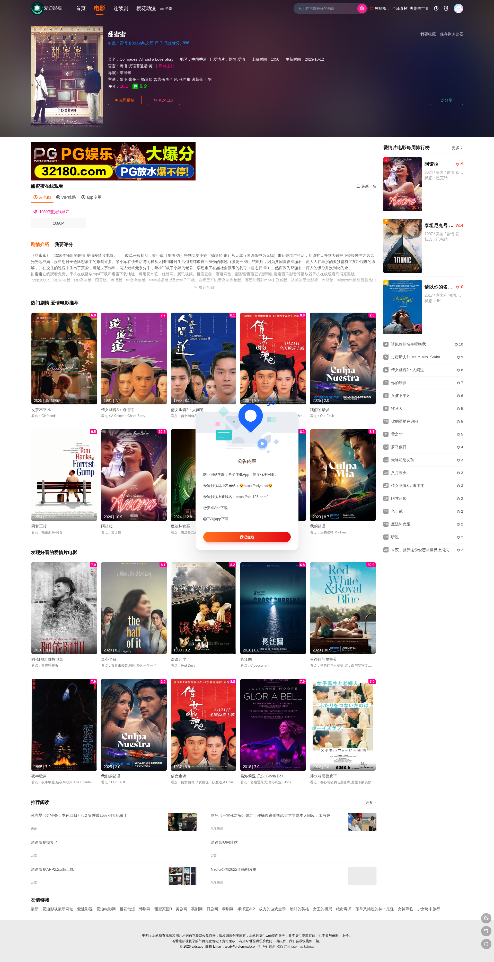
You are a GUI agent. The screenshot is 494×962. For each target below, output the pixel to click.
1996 (275, 59)
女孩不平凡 (41, 409)
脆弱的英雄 (299, 909)
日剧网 (212, 909)
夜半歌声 (39, 776)
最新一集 (366, 186)
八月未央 (399, 472)
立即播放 (125, 100)
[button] (43, 244)
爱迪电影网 (106, 909)
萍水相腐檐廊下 (323, 776)
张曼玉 (134, 79)
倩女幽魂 (178, 776)
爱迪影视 (85, 909)
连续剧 (120, 8)
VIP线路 (66, 197)
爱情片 (219, 59)
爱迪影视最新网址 (57, 909)
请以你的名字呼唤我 (408, 344)
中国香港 (199, 59)
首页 (81, 8)
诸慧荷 (197, 79)
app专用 (91, 197)
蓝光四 (42, 197)
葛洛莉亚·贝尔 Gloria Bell (261, 776)
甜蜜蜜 (36, 274)
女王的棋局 (322, 909)
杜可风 (172, 79)
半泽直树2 (246, 909)
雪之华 (397, 434)
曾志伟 (159, 79)
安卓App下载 (217, 508)
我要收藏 (428, 34)
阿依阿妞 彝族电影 (47, 659)
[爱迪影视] (46, 8)
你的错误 (399, 382)
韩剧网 (145, 909)
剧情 (232, 59)
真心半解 (109, 659)
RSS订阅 (283, 946)
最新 (35, 909)
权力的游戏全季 (272, 909)
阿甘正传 (39, 526)
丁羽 (208, 79)
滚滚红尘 (178, 659)
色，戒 (397, 511)
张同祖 (184, 79)
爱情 (241, 59)
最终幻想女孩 (402, 460)
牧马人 (397, 408)
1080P (58, 223)
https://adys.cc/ (256, 486)
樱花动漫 (146, 8)
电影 (99, 8)
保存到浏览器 (451, 34)
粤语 (123, 66)
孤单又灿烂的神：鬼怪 (374, 909)
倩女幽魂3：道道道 (117, 409)
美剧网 (181, 909)
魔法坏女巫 (180, 526)
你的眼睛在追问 (404, 421)
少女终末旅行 (428, 909)
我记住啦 (247, 537)
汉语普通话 (138, 66)
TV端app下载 (217, 519)
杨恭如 (147, 79)
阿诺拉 (107, 526)
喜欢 (163, 100)
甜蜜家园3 (163, 909)
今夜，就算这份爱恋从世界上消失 (420, 550)
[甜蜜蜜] (67, 76)
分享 (446, 100)
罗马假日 (399, 447)
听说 (395, 537)
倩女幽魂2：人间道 (187, 409)
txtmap (309, 946)
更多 (371, 802)
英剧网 (197, 909)
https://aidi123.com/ (252, 497)
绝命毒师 (343, 909)
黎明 (123, 79)
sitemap (297, 946)
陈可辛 (125, 72)
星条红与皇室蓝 (323, 659)
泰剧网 (228, 909)
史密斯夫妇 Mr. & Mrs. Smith (415, 357)
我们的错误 (319, 409)
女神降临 (405, 909)
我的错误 (317, 526)
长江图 (246, 659)
